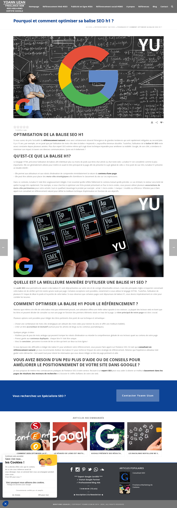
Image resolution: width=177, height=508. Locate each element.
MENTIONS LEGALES (61, 504)
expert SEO (106, 370)
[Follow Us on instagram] (78, 469)
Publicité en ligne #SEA (82, 6)
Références (143, 6)
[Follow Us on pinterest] (84, 469)
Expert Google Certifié (88, 476)
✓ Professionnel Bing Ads (88, 482)
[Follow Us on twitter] (90, 469)
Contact (164, 6)
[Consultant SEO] (125, 477)
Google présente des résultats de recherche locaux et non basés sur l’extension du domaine (107, 453)
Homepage (34, 6)
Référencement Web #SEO (55, 6)
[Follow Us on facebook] (71, 469)
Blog (155, 6)
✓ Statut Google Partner (88, 479)
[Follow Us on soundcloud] (102, 469)
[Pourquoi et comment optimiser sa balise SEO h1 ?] (88, 77)
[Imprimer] (152, 122)
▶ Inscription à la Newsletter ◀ (88, 494)
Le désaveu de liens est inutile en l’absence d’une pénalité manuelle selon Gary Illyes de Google (70, 453)
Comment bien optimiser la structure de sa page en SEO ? (33, 453)
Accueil (89, 27)
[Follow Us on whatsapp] (96, 469)
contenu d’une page (107, 173)
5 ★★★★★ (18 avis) (88, 488)
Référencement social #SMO (109, 6)
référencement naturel (54, 140)
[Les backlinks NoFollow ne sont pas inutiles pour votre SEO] (144, 436)
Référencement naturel (104, 27)
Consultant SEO (139, 473)
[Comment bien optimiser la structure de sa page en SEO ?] (32, 436)
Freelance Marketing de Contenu (143, 486)
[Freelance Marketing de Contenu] (125, 489)
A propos (130, 6)
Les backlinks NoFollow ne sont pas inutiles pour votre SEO (145, 453)
